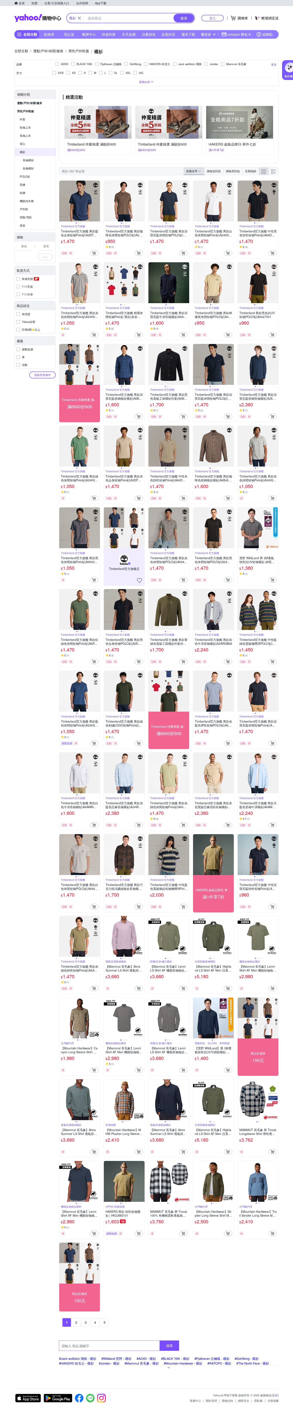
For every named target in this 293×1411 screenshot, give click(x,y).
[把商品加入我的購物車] (94, 253)
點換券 (49, 34)
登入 (212, 18)
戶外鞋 (24, 209)
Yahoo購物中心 (37, 18)
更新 (275, 1395)
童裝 (22, 225)
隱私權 (258, 1401)
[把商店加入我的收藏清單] (139, 580)
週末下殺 (188, 34)
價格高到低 (233, 171)
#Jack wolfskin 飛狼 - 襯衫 (77, 1358)
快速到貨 (109, 34)
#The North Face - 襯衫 (252, 1363)
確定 (45, 257)
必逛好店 (168, 34)
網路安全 (243, 1401)
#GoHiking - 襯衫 (247, 1358)
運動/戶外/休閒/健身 (29, 103)
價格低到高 (214, 171)
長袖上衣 (25, 136)
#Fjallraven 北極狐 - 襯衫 (212, 1358)
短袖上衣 (25, 127)
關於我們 (211, 1401)
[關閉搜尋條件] (79, 18)
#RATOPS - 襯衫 (219, 1363)
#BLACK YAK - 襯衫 (175, 1358)
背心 (22, 144)
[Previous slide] (62, 201)
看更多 (206, 34)
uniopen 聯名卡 (239, 34)
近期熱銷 (250, 171)
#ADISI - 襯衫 (146, 1358)
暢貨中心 (89, 34)
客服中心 (195, 1401)
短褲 (22, 193)
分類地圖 (273, 1401)
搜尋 (169, 1345)
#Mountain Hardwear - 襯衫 (183, 1363)
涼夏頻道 (149, 34)
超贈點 (267, 34)
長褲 (22, 185)
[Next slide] (97, 201)
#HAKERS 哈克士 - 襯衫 (76, 1363)
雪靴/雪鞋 (26, 217)
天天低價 (129, 34)
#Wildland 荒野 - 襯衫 (116, 1358)
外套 (22, 119)
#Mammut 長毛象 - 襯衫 (142, 1363)
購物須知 (227, 1401)
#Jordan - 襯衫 (109, 1363)
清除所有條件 (42, 375)
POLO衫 (25, 176)
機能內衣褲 (27, 201)
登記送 (69, 34)
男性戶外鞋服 (25, 111)
